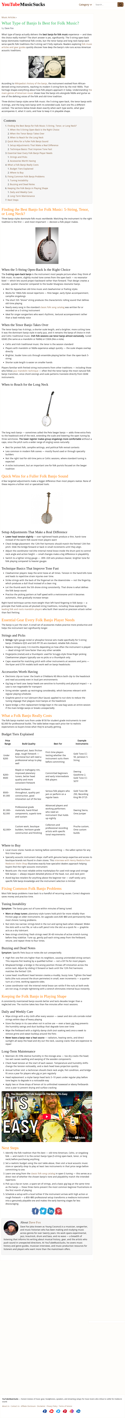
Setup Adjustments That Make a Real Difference (34, 145)
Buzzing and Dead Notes (22, 184)
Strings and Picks (18, 156)
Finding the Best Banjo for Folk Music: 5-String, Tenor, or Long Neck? (42, 125)
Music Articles (9, 17)
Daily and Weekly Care (21, 192)
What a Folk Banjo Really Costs (23, 164)
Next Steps (13, 199)
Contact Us (15, 1406)
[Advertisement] (47, 1289)
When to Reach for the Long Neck (26, 137)
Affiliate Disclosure (28, 1406)
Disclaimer (41, 1406)
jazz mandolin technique (25, 370)
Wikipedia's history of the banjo (31, 83)
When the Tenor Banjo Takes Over (27, 133)
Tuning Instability (19, 180)
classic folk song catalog (52, 307)
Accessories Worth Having (23, 160)
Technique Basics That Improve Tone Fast (31, 149)
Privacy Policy (52, 1406)
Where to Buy (17, 172)
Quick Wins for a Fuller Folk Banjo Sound (28, 141)
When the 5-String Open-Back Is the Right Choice (34, 129)
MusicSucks (23, 4)
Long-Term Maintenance (22, 196)
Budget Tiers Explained (21, 168)
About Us (5, 1406)
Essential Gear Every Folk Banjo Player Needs (30, 153)
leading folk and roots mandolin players (22, 609)
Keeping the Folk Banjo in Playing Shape (28, 188)
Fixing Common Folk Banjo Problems (26, 176)
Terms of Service (65, 1406)
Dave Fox (35, 1222)
